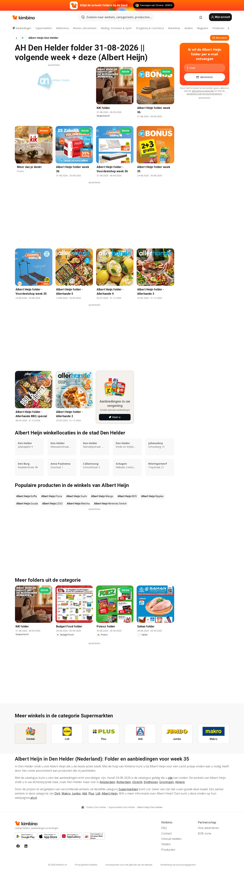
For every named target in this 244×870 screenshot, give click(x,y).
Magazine (202, 28)
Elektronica (62, 28)
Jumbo (76, 793)
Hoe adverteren (208, 828)
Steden (166, 844)
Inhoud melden (171, 839)
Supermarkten (44, 28)
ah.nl (33, 798)
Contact (166, 833)
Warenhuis (174, 28)
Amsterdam (107, 782)
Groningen (166, 782)
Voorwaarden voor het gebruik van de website (128, 864)
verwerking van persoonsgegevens (204, 93)
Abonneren (221, 37)
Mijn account (222, 17)
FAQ (164, 828)
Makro (66, 793)
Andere (189, 28)
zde (170, 778)
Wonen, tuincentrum (84, 28)
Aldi (84, 793)
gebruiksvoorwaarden (203, 90)
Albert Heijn (110, 793)
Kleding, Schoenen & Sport (116, 28)
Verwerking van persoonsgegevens (178, 864)
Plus (91, 793)
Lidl (98, 793)
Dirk (57, 793)
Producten (218, 28)
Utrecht (137, 782)
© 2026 (57, 864)
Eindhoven (151, 782)
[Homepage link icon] (82, 807)
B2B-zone (204, 833)
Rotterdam (123, 782)
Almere (180, 782)
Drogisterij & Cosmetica (150, 28)
